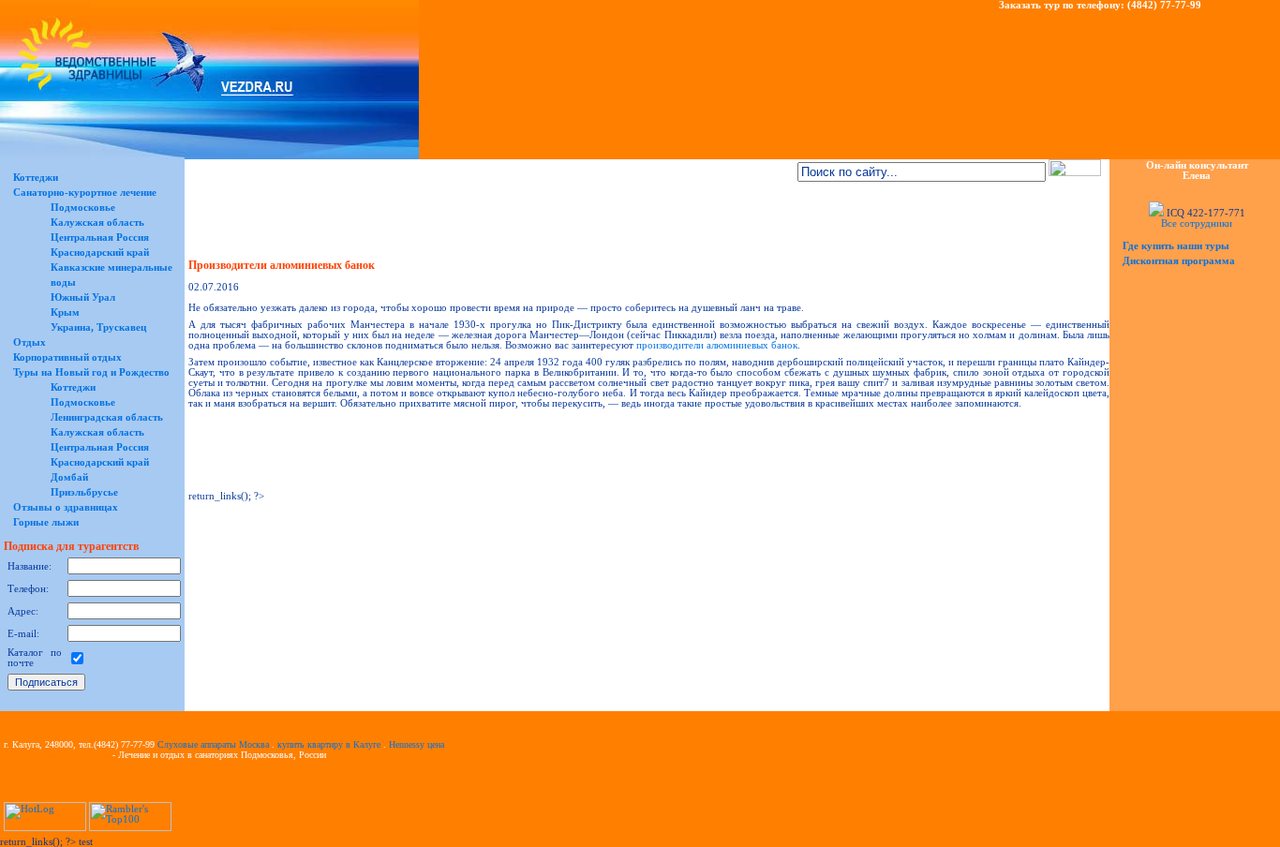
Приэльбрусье (84, 492)
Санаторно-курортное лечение (84, 192)
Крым (65, 312)
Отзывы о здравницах (65, 507)
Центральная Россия (100, 237)
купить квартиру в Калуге (328, 744)
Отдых (29, 342)
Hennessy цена (416, 744)
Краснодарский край (100, 252)
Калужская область (97, 222)
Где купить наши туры (1176, 246)
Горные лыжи (46, 522)
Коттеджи (35, 177)
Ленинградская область (107, 417)
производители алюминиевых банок (716, 345)
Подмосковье (83, 207)
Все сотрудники (1196, 223)
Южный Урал (83, 297)
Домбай (69, 477)
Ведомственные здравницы (57, 755)
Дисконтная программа (1179, 261)
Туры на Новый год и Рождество (91, 372)
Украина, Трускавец (98, 327)
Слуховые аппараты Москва (213, 744)
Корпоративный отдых (67, 357)
